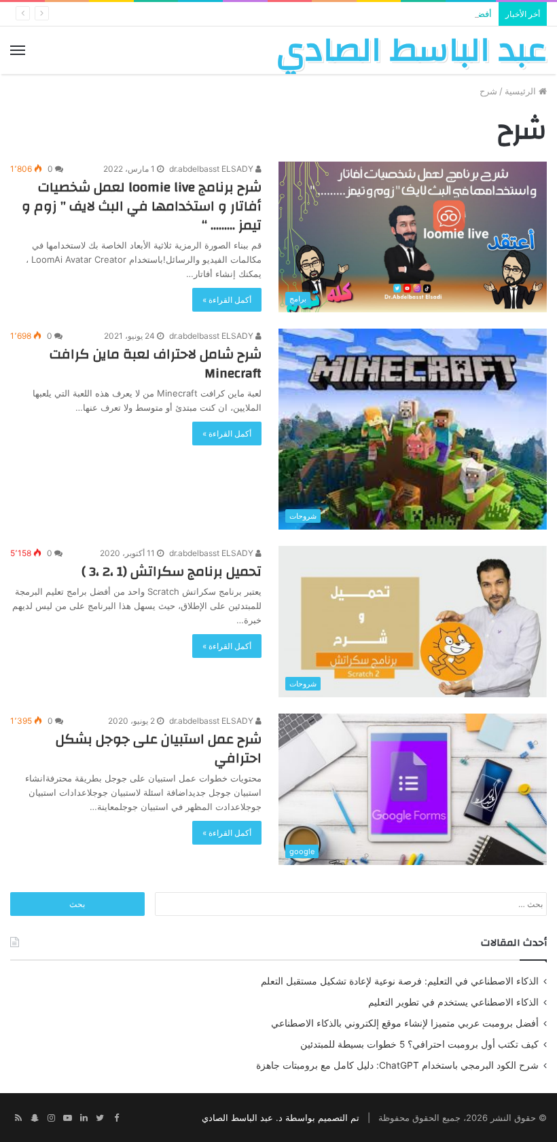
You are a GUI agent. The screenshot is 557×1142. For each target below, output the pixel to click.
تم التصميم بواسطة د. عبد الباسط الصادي (280, 1117)
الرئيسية (522, 91)
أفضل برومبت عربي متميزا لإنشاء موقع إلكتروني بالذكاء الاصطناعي (405, 1023)
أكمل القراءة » (226, 300)
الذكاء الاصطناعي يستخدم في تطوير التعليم (453, 1002)
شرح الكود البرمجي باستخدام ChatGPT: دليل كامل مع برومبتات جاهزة (397, 1065)
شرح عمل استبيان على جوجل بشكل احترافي (159, 748)
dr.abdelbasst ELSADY (212, 169)
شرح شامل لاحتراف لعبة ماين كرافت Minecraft (156, 364)
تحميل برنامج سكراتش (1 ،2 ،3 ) (172, 571)
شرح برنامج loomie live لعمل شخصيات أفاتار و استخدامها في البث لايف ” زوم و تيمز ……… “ (142, 206)
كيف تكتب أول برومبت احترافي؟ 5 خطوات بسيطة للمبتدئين (419, 1044)
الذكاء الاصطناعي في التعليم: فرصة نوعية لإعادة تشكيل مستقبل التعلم (400, 981)
